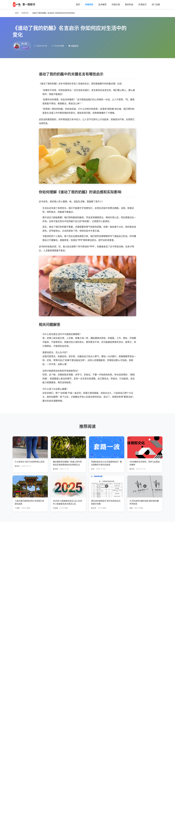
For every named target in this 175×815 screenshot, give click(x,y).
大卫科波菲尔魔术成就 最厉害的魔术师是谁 (144, 502)
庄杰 (92, 469)
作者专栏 (89, 4)
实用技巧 (142, 4)
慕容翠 (17, 466)
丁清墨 (17, 508)
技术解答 (102, 4)
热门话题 (156, 4)
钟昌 (131, 508)
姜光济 (93, 508)
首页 (78, 4)
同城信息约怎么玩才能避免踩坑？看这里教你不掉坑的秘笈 (106, 463)
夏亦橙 (55, 469)
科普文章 (116, 4)
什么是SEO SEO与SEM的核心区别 (29, 462)
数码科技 (129, 4)
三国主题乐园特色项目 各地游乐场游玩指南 (29, 502)
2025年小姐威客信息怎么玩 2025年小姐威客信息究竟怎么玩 (67, 502)
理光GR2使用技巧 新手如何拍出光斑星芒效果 (105, 502)
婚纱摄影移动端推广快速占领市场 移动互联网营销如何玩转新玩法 (67, 463)
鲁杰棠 (131, 469)
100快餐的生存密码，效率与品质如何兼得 (144, 463)
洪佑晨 (55, 508)
